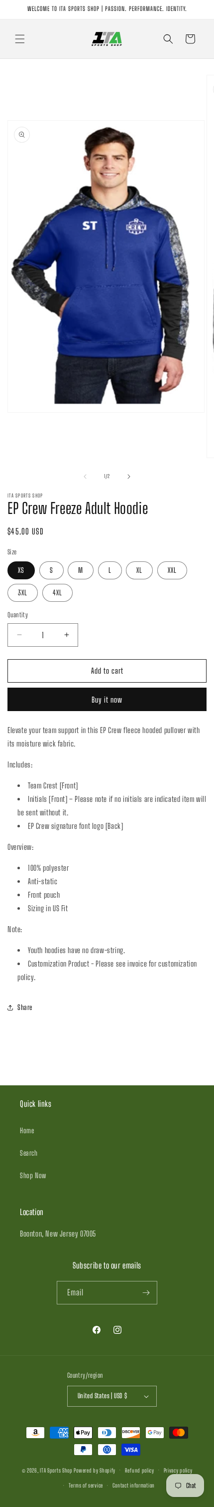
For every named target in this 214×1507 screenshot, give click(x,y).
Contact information (133, 1485)
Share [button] (24, 1007)
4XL (57, 592)
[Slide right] (129, 477)
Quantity (17, 615)
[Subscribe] (146, 1292)
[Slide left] (85, 477)
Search (29, 1153)
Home (27, 1130)
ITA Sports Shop (56, 1470)
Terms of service (86, 1485)
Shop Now (33, 1175)
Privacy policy (178, 1470)
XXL (172, 570)
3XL (22, 592)
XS (21, 570)
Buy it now (107, 699)
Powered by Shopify (94, 1470)
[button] (20, 39)
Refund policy (139, 1470)
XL (139, 570)
